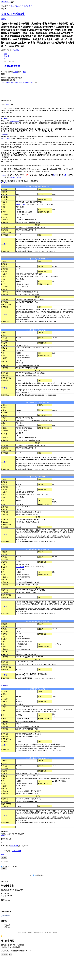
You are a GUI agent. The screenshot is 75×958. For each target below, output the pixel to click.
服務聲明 (54, 932)
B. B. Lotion (6, 139)
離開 (10, 954)
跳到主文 (4, 19)
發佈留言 (3, 868)
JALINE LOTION (21, 204)
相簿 (5, 54)
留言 (16, 846)
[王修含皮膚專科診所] (1, 917)
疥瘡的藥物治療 (12, 66)
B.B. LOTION (20, 567)
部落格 (6, 56)
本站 (24, 72)
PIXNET (24, 932)
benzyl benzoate (14, 121)
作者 (54, 175)
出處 (64, 175)
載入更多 (3, 857)
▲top (2, 854)
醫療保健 (16, 50)
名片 (5, 58)
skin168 (3, 835)
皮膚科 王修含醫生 (13, 14)
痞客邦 (12, 846)
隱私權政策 (48, 932)
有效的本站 (13, 177)
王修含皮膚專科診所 (5, 915)
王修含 (15, 72)
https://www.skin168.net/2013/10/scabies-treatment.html (17, 82)
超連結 (19, 177)
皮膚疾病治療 (16, 851)
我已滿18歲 (4, 954)
